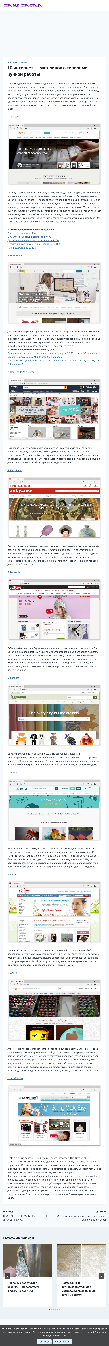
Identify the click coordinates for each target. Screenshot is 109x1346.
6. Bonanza (13, 678)
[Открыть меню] (103, 5)
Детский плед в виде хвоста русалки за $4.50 (33, 240)
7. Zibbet (12, 772)
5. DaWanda (13, 572)
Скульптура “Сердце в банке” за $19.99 (29, 236)
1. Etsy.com (13, 116)
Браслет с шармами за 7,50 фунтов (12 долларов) (35, 357)
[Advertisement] (54, 30)
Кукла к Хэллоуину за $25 (21, 247)
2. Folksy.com (14, 255)
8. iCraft (11, 874)
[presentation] (27, 1260)
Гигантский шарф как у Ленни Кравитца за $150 (34, 244)
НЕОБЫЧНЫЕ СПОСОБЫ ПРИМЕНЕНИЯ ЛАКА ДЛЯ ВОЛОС (25, 1215)
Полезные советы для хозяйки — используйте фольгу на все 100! (23, 1287)
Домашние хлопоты (17, 63)
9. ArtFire (12, 972)
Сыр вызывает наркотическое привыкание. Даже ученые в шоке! (81, 1215)
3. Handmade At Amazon (21, 372)
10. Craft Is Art (15, 1078)
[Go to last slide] (7, 1276)
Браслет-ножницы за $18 (21, 233)
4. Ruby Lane (14, 470)
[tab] (49, 1309)
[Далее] (101, 1276)
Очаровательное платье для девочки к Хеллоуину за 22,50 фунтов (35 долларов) (52, 353)
